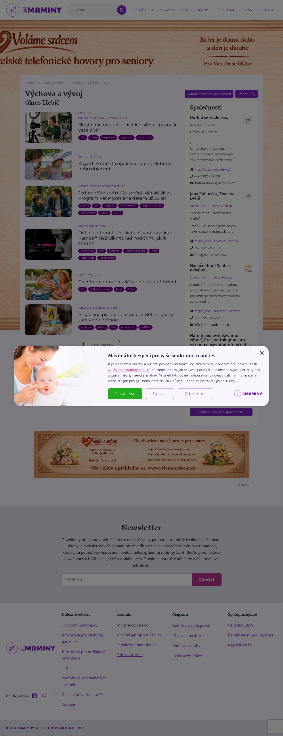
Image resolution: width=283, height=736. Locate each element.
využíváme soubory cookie (128, 370)
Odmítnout (195, 394)
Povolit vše (125, 394)
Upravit (160, 394)
